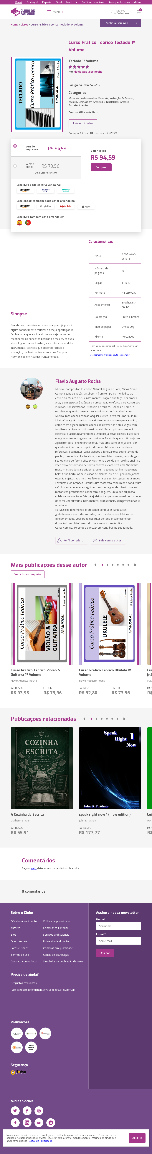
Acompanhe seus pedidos (124, 2)
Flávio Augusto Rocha (88, 71)
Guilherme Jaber (20, 820)
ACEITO (137, 1138)
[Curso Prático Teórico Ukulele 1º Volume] (110, 624)
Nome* (100, 919)
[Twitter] (15, 1110)
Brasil (18, 2)
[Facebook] (27, 1110)
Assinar (105, 953)
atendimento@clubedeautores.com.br (110, 354)
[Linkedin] (27, 1122)
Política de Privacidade (40, 1140)
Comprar (101, 167)
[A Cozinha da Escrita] (42, 768)
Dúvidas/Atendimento (24, 921)
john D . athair (87, 820)
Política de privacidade (56, 921)
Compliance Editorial (55, 928)
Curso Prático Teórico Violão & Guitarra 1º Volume (35, 672)
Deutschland (64, 2)
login (34, 868)
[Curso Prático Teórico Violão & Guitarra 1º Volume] (42, 624)
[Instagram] (38, 1110)
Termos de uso (20, 954)
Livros (24, 24)
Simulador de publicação (63, 961)
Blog (13, 934)
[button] (95, 565)
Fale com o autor (110, 540)
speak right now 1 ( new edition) (105, 814)
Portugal (32, 2)
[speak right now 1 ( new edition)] (110, 768)
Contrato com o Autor (24, 961)
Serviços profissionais (56, 934)
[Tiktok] (15, 1122)
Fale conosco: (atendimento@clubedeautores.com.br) (43, 989)
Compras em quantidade (58, 948)
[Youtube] (38, 1122)
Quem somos (19, 941)
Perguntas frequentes (24, 983)
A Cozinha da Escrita (27, 814)
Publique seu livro (93, 2)
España (46, 2)
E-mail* (101, 934)
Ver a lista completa (27, 574)
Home (14, 24)
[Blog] (50, 1122)
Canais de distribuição (56, 954)
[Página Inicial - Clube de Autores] (23, 12)
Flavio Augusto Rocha (92, 680)
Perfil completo (73, 540)
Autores (15, 928)
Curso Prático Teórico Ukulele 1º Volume (105, 672)
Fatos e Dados (20, 948)
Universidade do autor (56, 941)
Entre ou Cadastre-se (122, 12)
